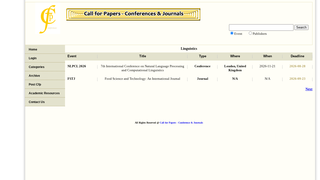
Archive (34, 76)
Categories (36, 67)
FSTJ (71, 78)
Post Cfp (35, 84)
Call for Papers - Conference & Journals (181, 122)
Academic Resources (44, 93)
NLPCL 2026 (77, 66)
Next (309, 89)
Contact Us (37, 102)
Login (32, 58)
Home (33, 49)
